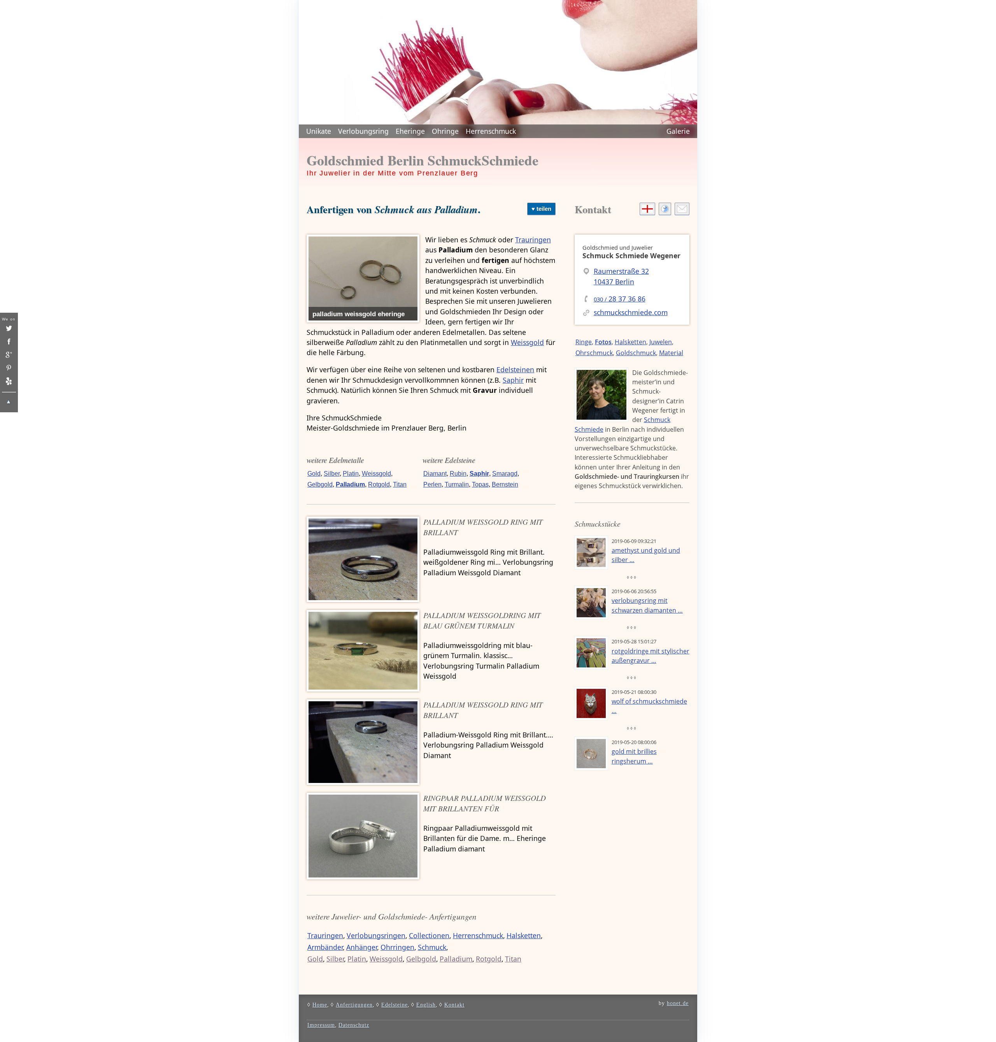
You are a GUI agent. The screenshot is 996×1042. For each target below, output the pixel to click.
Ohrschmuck (594, 353)
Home (319, 1005)
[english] (647, 209)
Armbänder (325, 947)
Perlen (432, 484)
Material (671, 353)
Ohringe (445, 131)
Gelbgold (320, 484)
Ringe (583, 342)
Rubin (458, 473)
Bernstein (505, 484)
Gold (314, 473)
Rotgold (379, 484)
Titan (400, 484)
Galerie (678, 131)
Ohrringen (397, 947)
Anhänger (361, 947)
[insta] (8, 341)
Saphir (513, 380)
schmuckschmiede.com (631, 312)
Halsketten (524, 935)
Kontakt (593, 209)
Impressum (321, 1025)
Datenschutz (353, 1025)
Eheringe (410, 131)
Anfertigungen (354, 1005)
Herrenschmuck (491, 131)
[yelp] (8, 381)
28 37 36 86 (619, 298)
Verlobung (363, 131)
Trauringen (533, 239)
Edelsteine (394, 1005)
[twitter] (8, 328)
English (426, 1005)
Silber (332, 473)
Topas (480, 484)
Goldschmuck (636, 353)
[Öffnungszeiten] (665, 209)
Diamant (435, 473)
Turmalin (457, 484)
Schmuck (432, 947)
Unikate (318, 131)
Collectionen (429, 935)
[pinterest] (8, 368)
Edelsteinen (515, 369)
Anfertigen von (392, 209)
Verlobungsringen (376, 935)
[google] (8, 354)
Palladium (350, 484)
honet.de (678, 1003)
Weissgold (527, 342)
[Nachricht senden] (682, 209)
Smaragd (504, 473)
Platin (351, 473)
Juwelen (660, 342)
